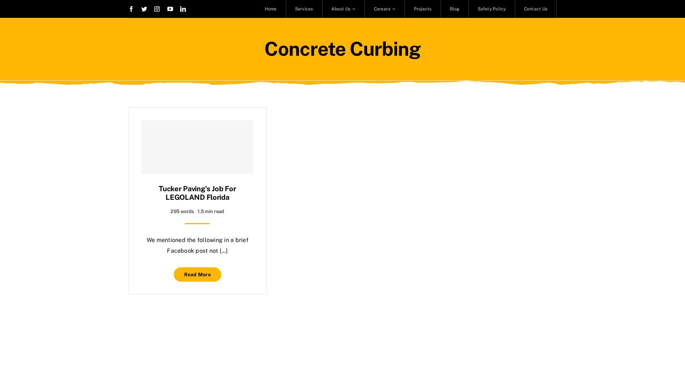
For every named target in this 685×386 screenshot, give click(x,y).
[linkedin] (183, 9)
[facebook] (131, 9)
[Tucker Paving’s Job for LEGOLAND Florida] (197, 147)
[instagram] (157, 9)
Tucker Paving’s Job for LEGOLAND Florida (197, 193)
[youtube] (170, 9)
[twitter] (144, 9)
